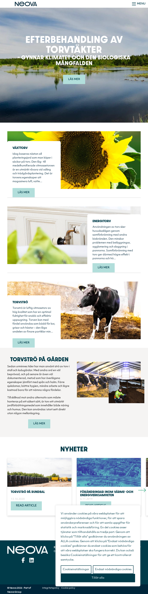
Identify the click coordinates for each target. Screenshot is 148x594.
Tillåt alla (98, 578)
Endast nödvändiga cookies (113, 569)
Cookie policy (68, 588)
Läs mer (23, 192)
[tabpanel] (42, 487)
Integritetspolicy (50, 588)
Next (140, 487)
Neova (27, 550)
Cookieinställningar (76, 569)
